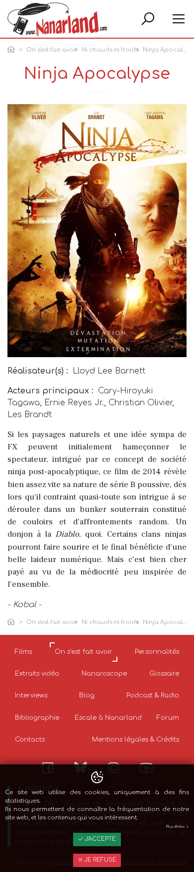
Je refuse (99, 860)
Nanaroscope (104, 673)
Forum (168, 717)
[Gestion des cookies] (97, 777)
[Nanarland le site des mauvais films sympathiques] (57, 19)
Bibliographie (37, 717)
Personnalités (157, 651)
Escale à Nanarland (108, 717)
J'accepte (100, 839)
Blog (87, 695)
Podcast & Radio (152, 695)
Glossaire (164, 673)
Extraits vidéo (37, 673)
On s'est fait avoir (52, 50)
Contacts (30, 739)
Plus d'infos (176, 827)
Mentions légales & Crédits (135, 739)
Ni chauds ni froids (110, 50)
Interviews (31, 695)
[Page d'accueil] (12, 50)
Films (23, 651)
